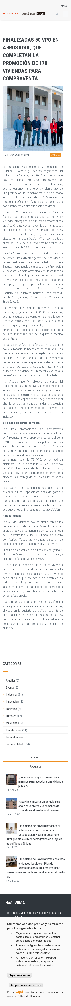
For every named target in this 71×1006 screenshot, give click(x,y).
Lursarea (11, 716)
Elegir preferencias (19, 975)
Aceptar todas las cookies (26, 985)
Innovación (12, 701)
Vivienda (55, 155)
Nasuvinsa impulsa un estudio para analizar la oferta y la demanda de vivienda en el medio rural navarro (39, 806)
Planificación (13, 730)
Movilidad (11, 723)
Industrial (11, 694)
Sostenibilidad (14, 744)
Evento (10, 687)
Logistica (11, 709)
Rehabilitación (14, 737)
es (65, 6)
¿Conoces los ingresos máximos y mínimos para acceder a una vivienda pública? (40, 781)
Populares (35, 766)
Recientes (36, 757)
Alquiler (10, 680)
